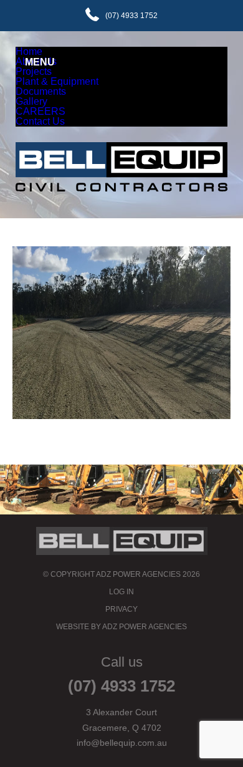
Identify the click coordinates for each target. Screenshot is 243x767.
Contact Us (40, 121)
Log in (121, 591)
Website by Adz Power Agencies (121, 626)
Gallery (31, 101)
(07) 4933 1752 (131, 15)
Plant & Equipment (57, 81)
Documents (41, 91)
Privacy (121, 609)
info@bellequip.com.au (122, 743)
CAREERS (40, 111)
